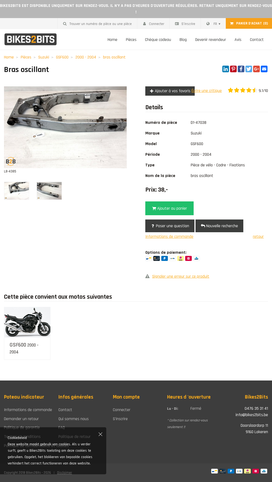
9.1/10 (263, 91)
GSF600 (62, 57)
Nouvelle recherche (221, 226)
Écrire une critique (207, 91)
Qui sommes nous (73, 419)
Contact (257, 40)
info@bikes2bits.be (252, 415)
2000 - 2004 (85, 57)
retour (258, 236)
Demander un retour (21, 419)
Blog (183, 40)
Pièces (131, 40)
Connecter (156, 24)
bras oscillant (114, 57)
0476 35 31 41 (256, 408)
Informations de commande (169, 236)
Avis (238, 40)
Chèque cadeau (158, 40)
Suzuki (43, 57)
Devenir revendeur (210, 40)
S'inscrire (188, 24)
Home (112, 40)
